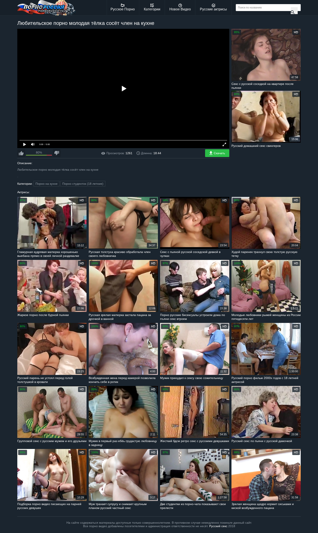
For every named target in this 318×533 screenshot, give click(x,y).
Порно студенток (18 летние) (82, 183)
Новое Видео (180, 9)
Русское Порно (123, 9)
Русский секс (218, 526)
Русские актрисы (213, 9)
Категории (152, 9)
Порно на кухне (46, 183)
